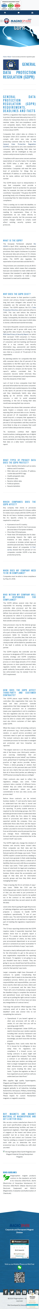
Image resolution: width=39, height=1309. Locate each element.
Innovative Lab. (26, 1305)
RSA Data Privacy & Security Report (16, 334)
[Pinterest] (24, 1292)
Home (5, 57)
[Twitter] (12, 1292)
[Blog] (30, 1292)
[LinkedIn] (18, 1292)
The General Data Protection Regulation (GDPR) (19, 144)
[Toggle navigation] (1, 21)
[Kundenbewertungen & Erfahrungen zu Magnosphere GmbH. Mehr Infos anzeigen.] (19, 1249)
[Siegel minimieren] (37, 1295)
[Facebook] (5, 1292)
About (9, 57)
